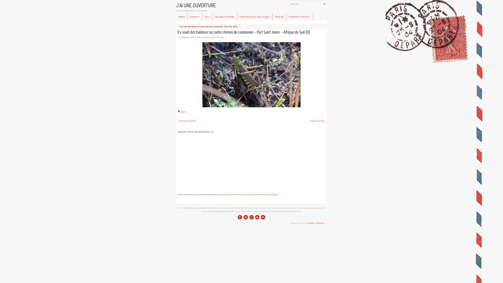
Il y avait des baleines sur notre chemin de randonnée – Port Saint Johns (208, 26)
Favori (183, 111)
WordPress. (320, 223)
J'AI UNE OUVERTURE (196, 5)
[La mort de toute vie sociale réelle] (240, 217)
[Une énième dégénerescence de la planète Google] (251, 217)
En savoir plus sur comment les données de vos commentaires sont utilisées (248, 194)
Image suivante (316, 120)
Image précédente (188, 120)
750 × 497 (216, 37)
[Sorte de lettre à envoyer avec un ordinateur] (263, 217)
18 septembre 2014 (187, 37)
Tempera (311, 223)
